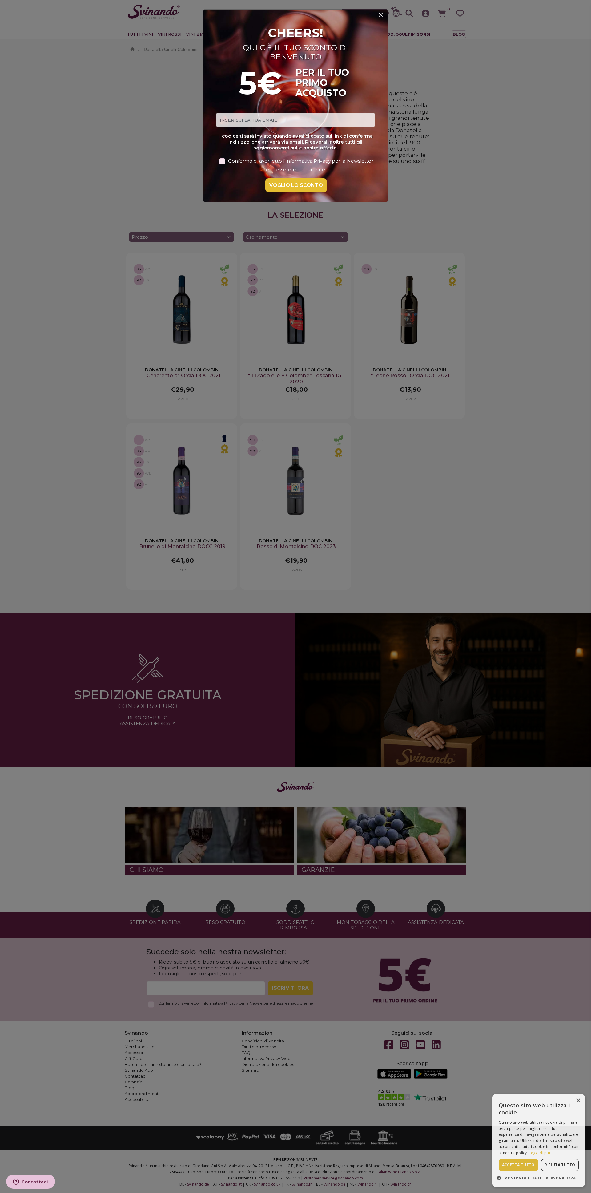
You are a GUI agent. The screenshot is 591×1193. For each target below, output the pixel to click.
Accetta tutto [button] (518, 1164)
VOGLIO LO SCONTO (296, 185)
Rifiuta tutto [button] (560, 1164)
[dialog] (538, 1140)
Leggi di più (539, 1152)
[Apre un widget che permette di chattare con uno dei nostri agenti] (30, 1182)
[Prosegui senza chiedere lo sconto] (381, 15)
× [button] (578, 1100)
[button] (539, 1178)
